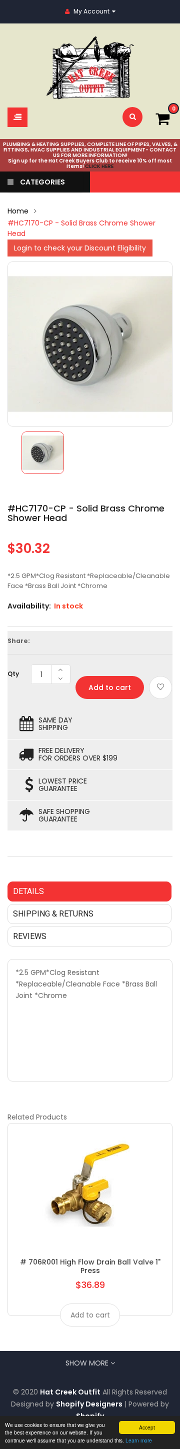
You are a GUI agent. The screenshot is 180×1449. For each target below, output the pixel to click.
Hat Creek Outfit (70, 1392)
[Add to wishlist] (160, 687)
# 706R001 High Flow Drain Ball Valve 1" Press (90, 1266)
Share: (19, 640)
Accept (147, 1427)
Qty (13, 674)
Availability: (29, 606)
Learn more (139, 1440)
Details (28, 891)
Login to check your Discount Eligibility (80, 248)
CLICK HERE (99, 166)
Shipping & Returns (53, 913)
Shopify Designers (89, 1404)
